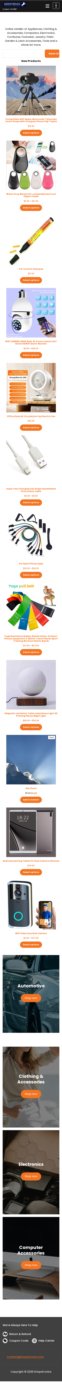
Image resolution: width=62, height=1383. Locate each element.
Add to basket (31, 799)
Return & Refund (20, 1334)
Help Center (46, 1341)
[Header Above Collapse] (56, 5)
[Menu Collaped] (47, 6)
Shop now (31, 998)
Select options (31, 132)
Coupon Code (18, 1341)
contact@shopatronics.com (25, 1357)
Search (54, 53)
